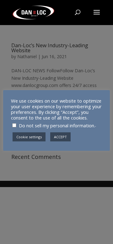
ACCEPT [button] (60, 137)
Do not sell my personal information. (57, 125)
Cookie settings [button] (29, 137)
